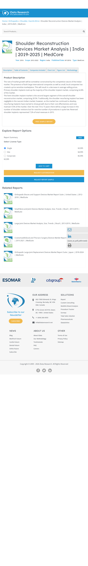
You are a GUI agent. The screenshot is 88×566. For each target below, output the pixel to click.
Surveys (63, 313)
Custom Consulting (67, 303)
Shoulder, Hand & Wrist (29, 21)
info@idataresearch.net (44, 322)
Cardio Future (14, 342)
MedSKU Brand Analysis (69, 306)
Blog (11, 335)
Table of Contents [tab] (21, 70)
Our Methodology (40, 339)
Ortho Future (14, 349)
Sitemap (61, 342)
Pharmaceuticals (67, 319)
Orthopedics (14, 21)
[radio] (44, 148)
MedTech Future (15, 339)
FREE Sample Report (44, 122)
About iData (38, 335)
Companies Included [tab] (37, 70)
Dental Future (14, 345)
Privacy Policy (63, 339)
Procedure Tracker (67, 309)
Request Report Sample (44, 180)
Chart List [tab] (51, 70)
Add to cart (44, 166)
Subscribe (15, 321)
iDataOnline (65, 323)
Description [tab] (7, 70)
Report (63, 299)
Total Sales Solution (68, 316)
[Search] (84, 31)
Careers (36, 349)
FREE (80, 138)
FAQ (35, 345)
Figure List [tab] (61, 70)
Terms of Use (62, 335)
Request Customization (44, 173)
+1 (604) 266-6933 (42, 318)
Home (4, 21)
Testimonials (38, 342)
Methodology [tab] (72, 70)
